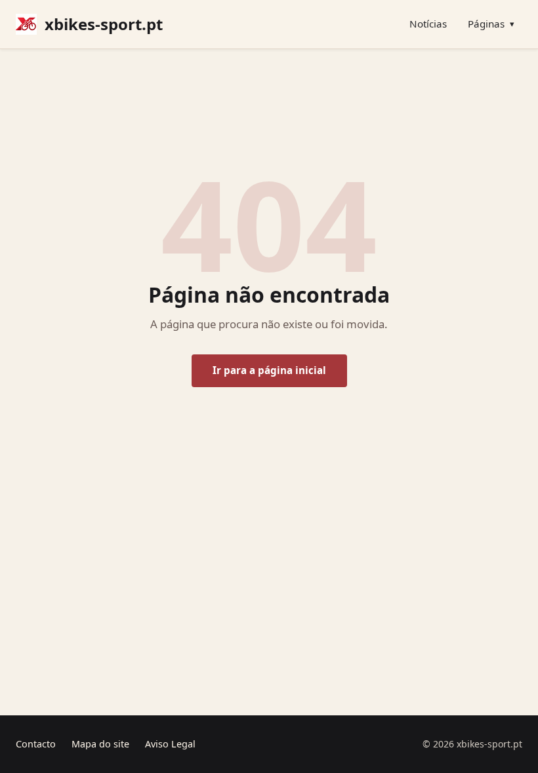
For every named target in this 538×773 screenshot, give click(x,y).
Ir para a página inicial (269, 370)
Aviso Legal (170, 744)
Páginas (491, 23)
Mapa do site (100, 744)
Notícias (428, 23)
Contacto (36, 744)
